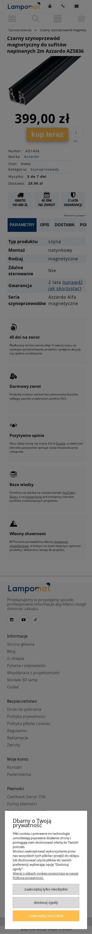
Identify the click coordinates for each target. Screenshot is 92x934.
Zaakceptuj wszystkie (46, 916)
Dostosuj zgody (46, 902)
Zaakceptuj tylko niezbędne (46, 889)
